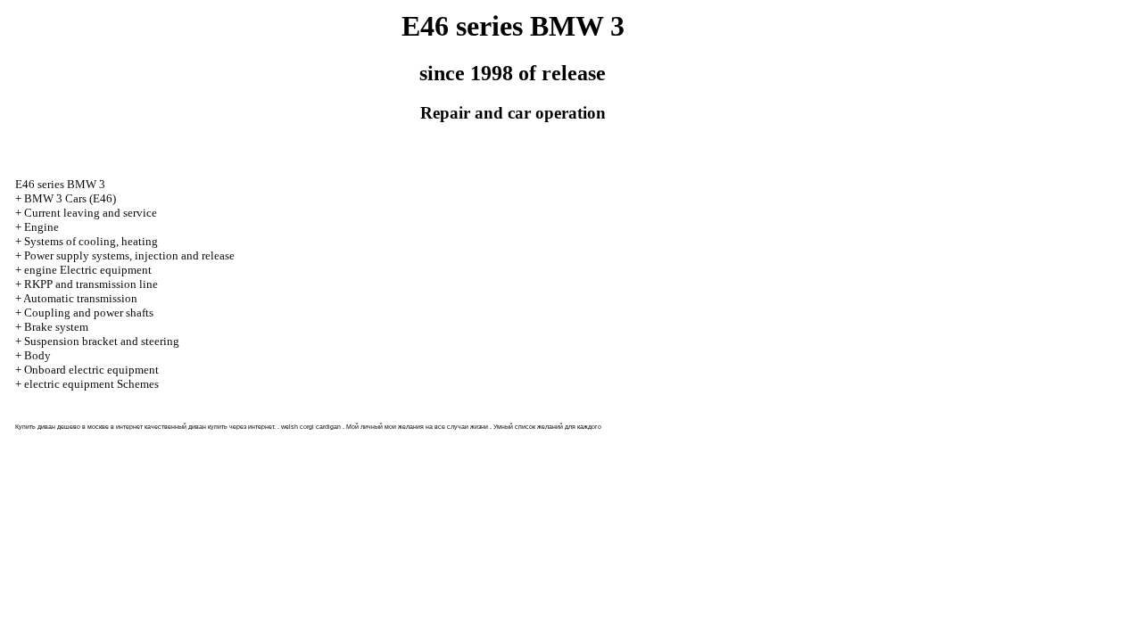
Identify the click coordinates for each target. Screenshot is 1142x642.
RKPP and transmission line (91, 284)
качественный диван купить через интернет (209, 427)
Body (37, 355)
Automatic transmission (80, 298)
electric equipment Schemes (91, 384)
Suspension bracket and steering (101, 341)
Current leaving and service (90, 212)
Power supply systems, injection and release (129, 255)
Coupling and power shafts (88, 312)
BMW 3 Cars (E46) (70, 198)
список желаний (539, 427)
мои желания (404, 427)
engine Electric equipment (88, 269)
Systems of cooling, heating (91, 241)
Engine (41, 227)
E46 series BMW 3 (60, 184)
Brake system (56, 326)
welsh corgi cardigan (311, 427)
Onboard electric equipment (91, 369)
